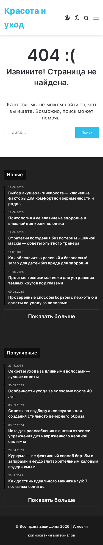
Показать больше (51, 316)
